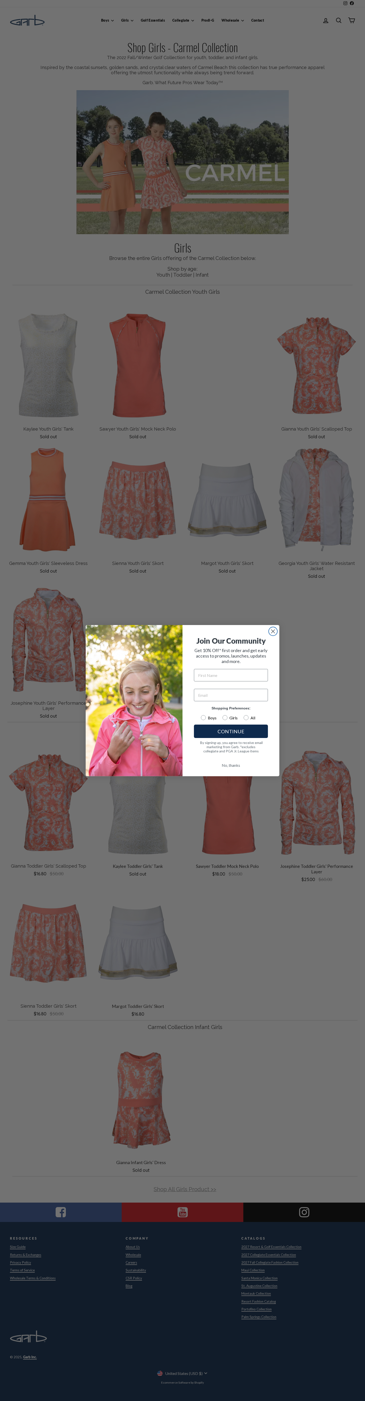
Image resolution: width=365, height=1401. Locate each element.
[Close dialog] (273, 631)
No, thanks (231, 765)
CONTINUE (231, 731)
